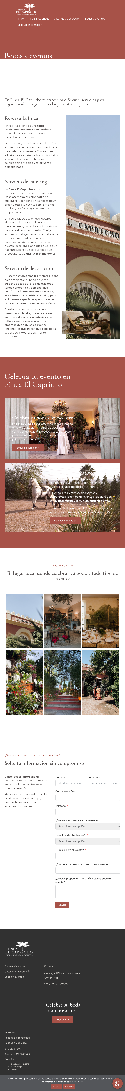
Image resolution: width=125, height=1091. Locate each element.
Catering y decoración (67, 18)
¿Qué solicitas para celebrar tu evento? (78, 820)
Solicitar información (30, 24)
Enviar (62, 904)
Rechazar (69, 1086)
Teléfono (60, 805)
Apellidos (94, 777)
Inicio (21, 18)
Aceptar (56, 1086)
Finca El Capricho (38, 18)
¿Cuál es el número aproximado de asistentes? (82, 864)
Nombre (60, 777)
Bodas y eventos (95, 18)
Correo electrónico (66, 791)
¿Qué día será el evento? (69, 849)
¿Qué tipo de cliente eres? (70, 835)
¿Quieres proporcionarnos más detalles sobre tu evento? (83, 880)
